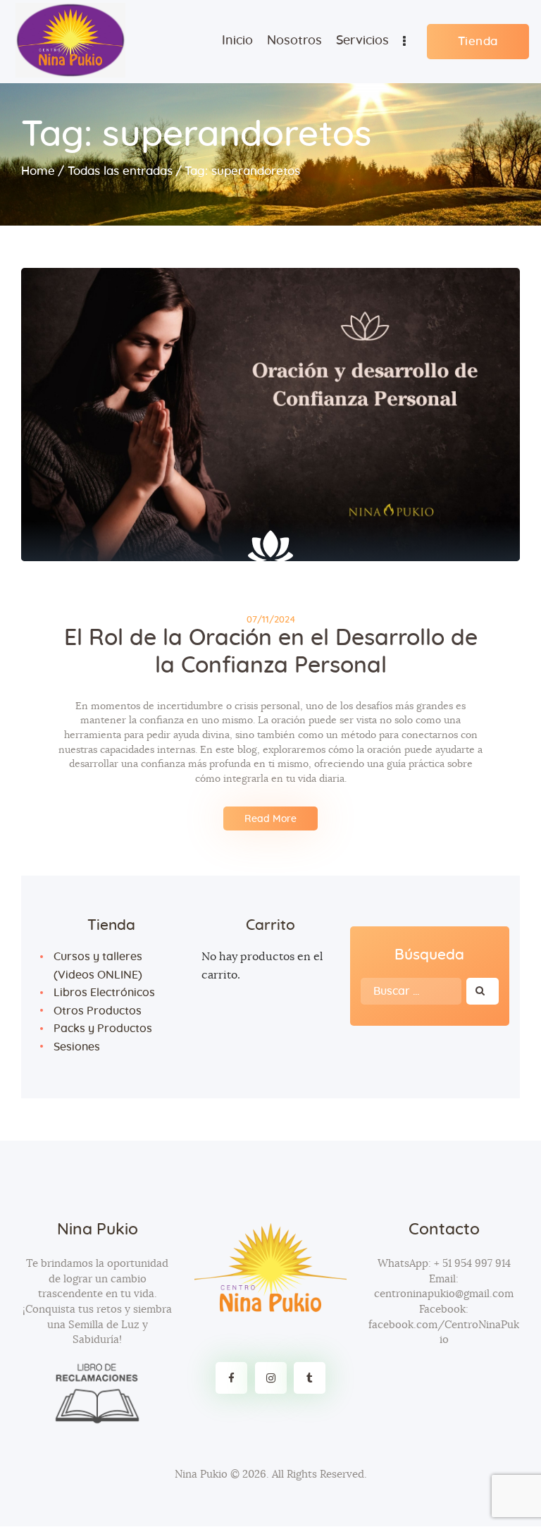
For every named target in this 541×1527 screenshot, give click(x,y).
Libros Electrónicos (104, 992)
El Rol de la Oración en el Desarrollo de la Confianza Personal (271, 652)
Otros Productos (98, 1011)
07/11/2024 (271, 620)
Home (38, 171)
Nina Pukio (201, 1474)
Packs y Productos (103, 1028)
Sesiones (77, 1047)
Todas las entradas (120, 171)
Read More (270, 819)
